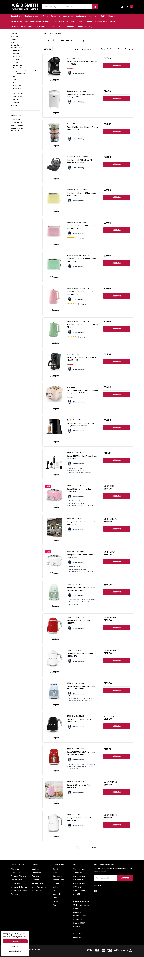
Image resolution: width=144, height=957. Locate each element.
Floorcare (14, 39)
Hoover (56, 883)
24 (111, 49)
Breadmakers (68, 16)
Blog (90, 26)
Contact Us (81, 26)
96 (122, 49)
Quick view (54, 67)
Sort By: (76, 49)
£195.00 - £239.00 (17, 131)
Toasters (61, 26)
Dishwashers (15, 36)
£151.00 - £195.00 (17, 128)
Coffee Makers (107, 16)
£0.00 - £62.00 (16, 119)
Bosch (55, 872)
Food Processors (61, 21)
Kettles (90, 21)
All (125, 49)
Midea (55, 887)
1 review (81, 337)
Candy (55, 890)
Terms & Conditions (19, 890)
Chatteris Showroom (19, 876)
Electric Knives (16, 21)
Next (94, 848)
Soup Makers (40, 26)
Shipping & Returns (19, 887)
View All (56, 905)
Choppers (92, 16)
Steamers (51, 26)
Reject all (15, 946)
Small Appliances (31, 16)
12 (107, 49)
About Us (70, 26)
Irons (80, 21)
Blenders (54, 16)
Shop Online (15, 16)
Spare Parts (15, 105)
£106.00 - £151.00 (17, 125)
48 (118, 49)
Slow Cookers (26, 26)
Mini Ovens (114, 21)
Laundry (14, 42)
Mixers (13, 26)
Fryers (73, 21)
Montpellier (57, 894)
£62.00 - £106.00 (17, 122)
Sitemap (14, 894)
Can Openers (81, 16)
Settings (15, 941)
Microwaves (100, 21)
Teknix (55, 901)
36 (114, 49)
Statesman (57, 876)
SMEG (55, 869)
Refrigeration (15, 45)
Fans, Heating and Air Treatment (37, 21)
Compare (47, 49)
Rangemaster (58, 880)
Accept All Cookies (15, 951)
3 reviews (82, 238)
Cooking (14, 33)
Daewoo (56, 898)
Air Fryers (44, 16)
